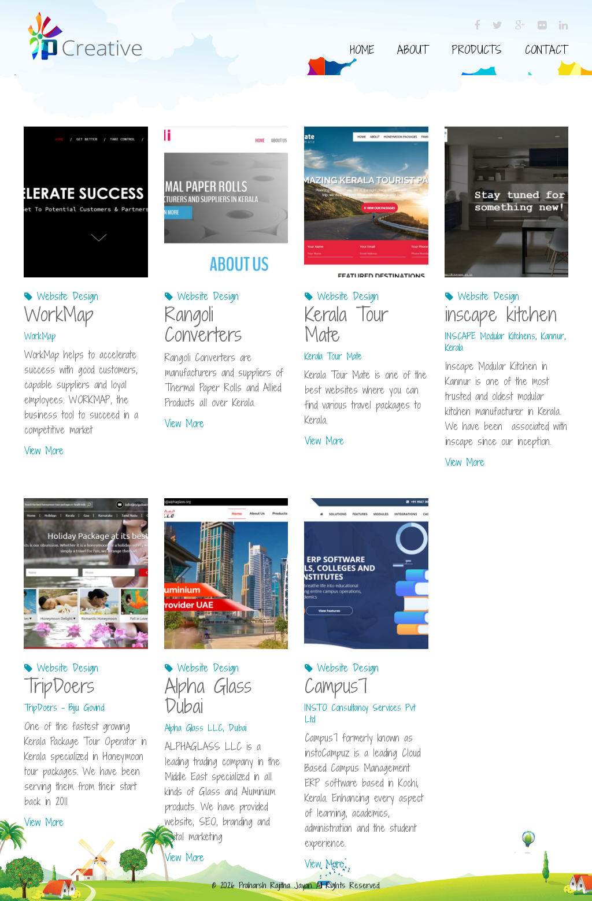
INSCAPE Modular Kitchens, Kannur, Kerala (505, 342)
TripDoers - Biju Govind (64, 708)
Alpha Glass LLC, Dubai (205, 728)
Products (477, 49)
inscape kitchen (501, 314)
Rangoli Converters (203, 324)
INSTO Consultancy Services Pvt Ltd (360, 713)
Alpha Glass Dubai (208, 696)
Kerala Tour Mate (346, 324)
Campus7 (336, 685)
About (412, 49)
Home (362, 49)
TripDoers (59, 685)
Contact (546, 49)
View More (44, 450)
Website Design (67, 296)
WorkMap (59, 314)
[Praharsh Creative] (84, 23)
